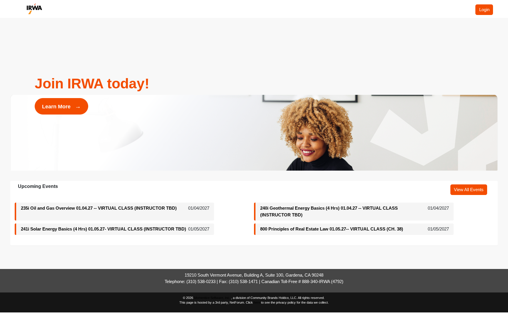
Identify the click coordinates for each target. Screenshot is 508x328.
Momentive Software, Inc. (212, 298)
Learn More (61, 106)
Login (484, 9)
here (257, 302)
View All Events (469, 189)
